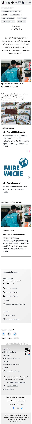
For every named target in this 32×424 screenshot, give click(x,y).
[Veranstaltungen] (9, 2)
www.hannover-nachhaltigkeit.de (15, 304)
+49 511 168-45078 (12, 288)
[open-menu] (29, 2)
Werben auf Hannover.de (10, 364)
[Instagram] (9, 334)
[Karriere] (23, 2)
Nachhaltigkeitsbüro (11, 272)
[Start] (3, 2)
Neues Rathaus (8, 278)
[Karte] (6, 2)
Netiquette (6, 361)
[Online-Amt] (19, 2)
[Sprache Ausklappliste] (12, 2)
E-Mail (7, 300)
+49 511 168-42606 (12, 292)
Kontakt (5, 367)
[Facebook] (3, 334)
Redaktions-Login (8, 389)
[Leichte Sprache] (15, 2)
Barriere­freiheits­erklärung (11, 358)
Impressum (6, 349)
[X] (15, 334)
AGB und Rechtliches (9, 352)
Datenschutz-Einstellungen (11, 371)
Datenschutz (6, 355)
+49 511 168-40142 (12, 296)
